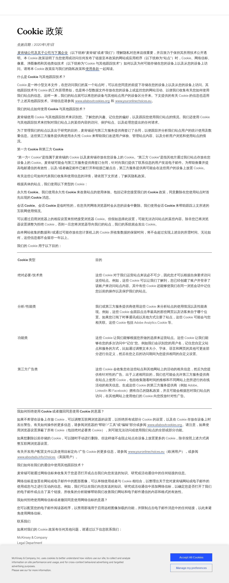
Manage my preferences (191, 568)
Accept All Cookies (191, 557)
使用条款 (92, 69)
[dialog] (114, 564)
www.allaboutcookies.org (92, 101)
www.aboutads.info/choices (36, 457)
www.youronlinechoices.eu (133, 101)
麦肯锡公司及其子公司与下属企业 (42, 52)
